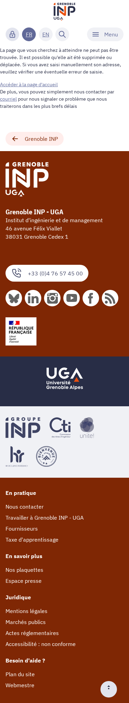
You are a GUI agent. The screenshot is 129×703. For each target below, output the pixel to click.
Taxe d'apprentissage (32, 539)
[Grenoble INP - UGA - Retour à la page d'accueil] (65, 12)
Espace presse (24, 580)
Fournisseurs (22, 528)
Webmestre (20, 685)
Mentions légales (26, 611)
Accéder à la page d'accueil (29, 84)
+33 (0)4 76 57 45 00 (55, 273)
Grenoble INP (41, 138)
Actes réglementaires (32, 633)
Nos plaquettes (24, 569)
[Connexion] (12, 34)
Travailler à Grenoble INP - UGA (45, 517)
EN (45, 34)
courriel (8, 99)
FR (29, 34)
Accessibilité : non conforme (41, 643)
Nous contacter (25, 506)
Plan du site (20, 674)
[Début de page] (111, 689)
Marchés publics (26, 622)
